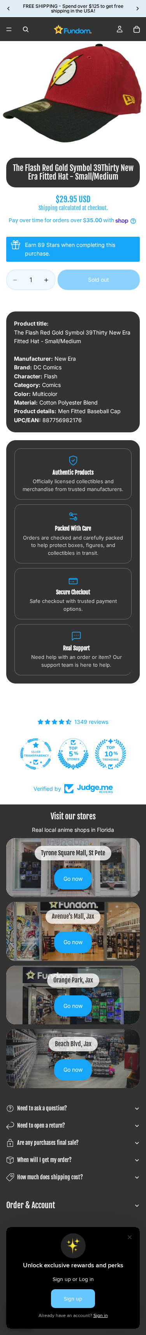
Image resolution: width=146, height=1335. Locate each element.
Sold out (98, 279)
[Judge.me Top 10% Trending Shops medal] (110, 754)
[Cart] (136, 29)
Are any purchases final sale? (48, 1142)
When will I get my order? (44, 1160)
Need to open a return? (41, 1125)
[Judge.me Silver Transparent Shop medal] (35, 754)
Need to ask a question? (42, 1108)
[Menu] (9, 29)
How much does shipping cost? (50, 1177)
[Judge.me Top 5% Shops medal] (73, 754)
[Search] (25, 29)
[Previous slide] (8, 8)
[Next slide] (137, 8)
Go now (73, 878)
